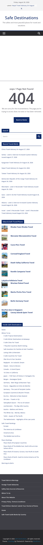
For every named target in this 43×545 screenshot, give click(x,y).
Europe (6, 426)
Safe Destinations (21, 17)
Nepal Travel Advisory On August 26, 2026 (16, 168)
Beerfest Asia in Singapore (12, 310)
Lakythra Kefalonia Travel (12, 280)
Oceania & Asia (9, 433)
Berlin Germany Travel (19, 301)
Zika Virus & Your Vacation (12, 359)
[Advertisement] (21, 58)
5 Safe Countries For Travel (13, 356)
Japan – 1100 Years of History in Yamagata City (19, 376)
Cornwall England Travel (20, 254)
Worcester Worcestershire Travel (23, 236)
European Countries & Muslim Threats (16, 393)
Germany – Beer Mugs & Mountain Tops (17, 383)
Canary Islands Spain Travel (22, 312)
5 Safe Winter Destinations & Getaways (17, 339)
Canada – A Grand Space (12, 369)
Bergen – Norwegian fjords (13, 379)
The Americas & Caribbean (13, 429)
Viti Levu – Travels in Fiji (12, 399)
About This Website (8, 497)
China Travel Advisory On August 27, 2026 (16, 149)
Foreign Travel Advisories (10, 485)
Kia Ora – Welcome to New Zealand (15, 396)
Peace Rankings (7, 440)
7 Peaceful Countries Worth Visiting (15, 346)
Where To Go (6, 333)
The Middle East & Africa (12, 436)
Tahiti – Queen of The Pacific (13, 416)
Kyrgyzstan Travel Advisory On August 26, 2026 (17, 163)
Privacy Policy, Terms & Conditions (13, 502)
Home (4, 330)
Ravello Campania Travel (20, 271)
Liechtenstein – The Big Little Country (16, 406)
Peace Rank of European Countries (15, 443)
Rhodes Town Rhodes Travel (22, 227)
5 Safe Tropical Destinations (13, 336)
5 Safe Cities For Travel (11, 342)
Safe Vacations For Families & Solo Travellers (18, 349)
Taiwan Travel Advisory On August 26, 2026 (16, 173)
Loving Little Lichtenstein (12, 352)
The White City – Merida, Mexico (14, 413)
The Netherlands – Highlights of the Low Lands (19, 419)
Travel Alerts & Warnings (10, 480)
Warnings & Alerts (8, 463)
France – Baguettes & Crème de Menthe (17, 386)
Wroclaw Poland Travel (20, 283)
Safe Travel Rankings (9, 423)
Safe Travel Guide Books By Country (14, 515)
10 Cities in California (11, 373)
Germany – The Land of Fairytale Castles (17, 389)
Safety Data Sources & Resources (13, 489)
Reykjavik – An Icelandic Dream (14, 363)
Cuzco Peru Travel (18, 245)
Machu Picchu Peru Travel (21, 292)
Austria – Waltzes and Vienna (13, 409)
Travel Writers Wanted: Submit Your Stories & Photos (20, 506)
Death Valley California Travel (22, 263)
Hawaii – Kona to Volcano (12, 366)
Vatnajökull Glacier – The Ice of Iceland (16, 403)
